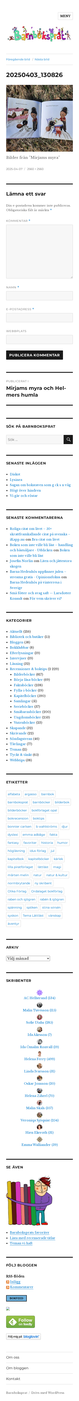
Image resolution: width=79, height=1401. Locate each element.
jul (52, 851)
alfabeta (14, 794)
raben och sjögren (21, 899)
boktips (38, 818)
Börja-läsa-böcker (28, 680)
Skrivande (18, 733)
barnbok (47, 794)
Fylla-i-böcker (25, 690)
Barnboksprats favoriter (29, 1233)
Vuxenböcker (24, 723)
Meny (65, 16)
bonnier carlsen (19, 826)
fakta (53, 835)
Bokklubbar (19, 648)
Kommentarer (21, 1287)
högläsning (16, 851)
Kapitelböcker (25, 696)
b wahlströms (46, 826)
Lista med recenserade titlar (32, 1238)
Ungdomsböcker (27, 717)
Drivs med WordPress (47, 1393)
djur (65, 826)
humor (62, 843)
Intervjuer (18, 658)
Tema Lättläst (33, 916)
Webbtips (17, 760)
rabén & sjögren (52, 899)
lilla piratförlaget (20, 867)
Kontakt (13, 1379)
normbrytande (19, 883)
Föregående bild (18, 59)
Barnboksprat (16, 1393)
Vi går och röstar (24, 496)
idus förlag (38, 851)
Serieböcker (23, 707)
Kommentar (18, 221)
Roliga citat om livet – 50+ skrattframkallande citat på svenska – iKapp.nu (40, 534)
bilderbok (62, 802)
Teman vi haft (21, 1243)
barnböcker (41, 802)
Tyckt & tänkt (21, 755)
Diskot (15, 474)
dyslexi (13, 835)
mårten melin (18, 875)
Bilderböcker (24, 674)
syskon (13, 916)
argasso (31, 794)
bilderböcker (17, 810)
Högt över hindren (25, 490)
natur (37, 875)
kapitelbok (16, 859)
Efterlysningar (22, 653)
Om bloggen (17, 1368)
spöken (32, 907)
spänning (15, 907)
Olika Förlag (17, 891)
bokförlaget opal (44, 810)
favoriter (30, 843)
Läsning (16, 664)
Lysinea (16, 480)
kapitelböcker (38, 859)
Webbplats (16, 331)
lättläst (43, 867)
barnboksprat (18, 802)
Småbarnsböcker (27, 712)
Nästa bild (42, 59)
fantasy (13, 843)
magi (57, 867)
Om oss (12, 1357)
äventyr (13, 924)
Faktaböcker (24, 685)
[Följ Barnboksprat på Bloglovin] (39, 1336)
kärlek (58, 859)
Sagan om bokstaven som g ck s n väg (40, 485)
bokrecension (18, 818)
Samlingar (22, 701)
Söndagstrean (21, 739)
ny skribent (43, 883)
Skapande (18, 728)
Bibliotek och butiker (27, 637)
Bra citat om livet (45, 539)
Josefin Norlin (21, 561)
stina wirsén (51, 907)
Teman (15, 749)
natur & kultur (57, 875)
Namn (12, 287)
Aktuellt (16, 632)
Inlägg (15, 1282)
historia (47, 843)
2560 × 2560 (35, 169)
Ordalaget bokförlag (47, 891)
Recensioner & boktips (28, 669)
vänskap (54, 916)
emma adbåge (34, 835)
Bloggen (16, 642)
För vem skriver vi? (46, 599)
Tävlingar (18, 744)
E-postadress (20, 309)
